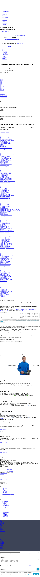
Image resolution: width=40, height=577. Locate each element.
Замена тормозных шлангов (5, 218)
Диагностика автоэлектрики (5, 246)
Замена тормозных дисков (5, 142)
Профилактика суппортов (5, 275)
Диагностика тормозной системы (6, 215)
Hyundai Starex (5, 510)
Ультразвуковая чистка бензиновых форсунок (8, 136)
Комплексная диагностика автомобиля (7, 248)
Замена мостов (3, 260)
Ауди (1, 538)
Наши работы (4, 20)
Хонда (1, 550)
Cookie (22, 310)
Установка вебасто (3, 163)
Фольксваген (2, 531)
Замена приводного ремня (5, 194)
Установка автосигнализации (5, 173)
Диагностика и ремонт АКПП (5, 236)
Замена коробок (3, 280)
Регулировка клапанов (4, 199)
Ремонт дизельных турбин (5, 151)
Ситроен (1, 524)
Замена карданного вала (4, 232)
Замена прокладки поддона (5, 198)
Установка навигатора (4, 171)
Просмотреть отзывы (4, 344)
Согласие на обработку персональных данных (24, 519)
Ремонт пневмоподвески (4, 262)
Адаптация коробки (3, 227)
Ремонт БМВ (2, 94)
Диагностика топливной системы (6, 244)
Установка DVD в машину (5, 176)
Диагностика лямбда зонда (5, 239)
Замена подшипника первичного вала (7, 202)
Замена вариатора (3, 281)
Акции (3, 21)
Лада (1, 540)
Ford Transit (4, 509)
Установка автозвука (4, 175)
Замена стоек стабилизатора (5, 261)
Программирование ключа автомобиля (7, 168)
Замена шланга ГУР (3, 212)
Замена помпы (3, 203)
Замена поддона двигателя (5, 196)
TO (3, 489)
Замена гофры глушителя (4, 253)
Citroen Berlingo (5, 501)
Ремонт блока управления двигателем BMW (16, 61)
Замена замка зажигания (4, 221)
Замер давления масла (4, 157)
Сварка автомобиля (3, 286)
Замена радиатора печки (4, 256)
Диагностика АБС (3, 290)
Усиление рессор (3, 269)
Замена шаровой (3, 146)
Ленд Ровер (2, 532)
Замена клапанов (3, 205)
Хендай (1, 545)
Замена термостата (3, 257)
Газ (1, 530)
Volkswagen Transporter (6, 507)
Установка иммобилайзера (5, 167)
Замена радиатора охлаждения (5, 186)
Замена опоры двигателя (4, 149)
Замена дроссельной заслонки (5, 192)
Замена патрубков (3, 191)
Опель (1, 546)
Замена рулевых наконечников (5, 211)
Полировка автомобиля (4, 177)
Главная (2, 61)
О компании (4, 23)
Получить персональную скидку (8, 494)
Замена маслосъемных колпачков (6, 148)
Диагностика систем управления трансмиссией (8, 249)
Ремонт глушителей (3, 141)
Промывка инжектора (4, 208)
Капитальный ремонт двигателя (6, 287)
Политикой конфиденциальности (21, 309)
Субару (1, 535)
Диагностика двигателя (4, 132)
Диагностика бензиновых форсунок (6, 237)
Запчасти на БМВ (3, 96)
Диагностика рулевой (4, 242)
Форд (1, 539)
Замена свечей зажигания (4, 153)
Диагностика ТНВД (4, 188)
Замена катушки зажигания (5, 222)
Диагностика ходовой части (5, 156)
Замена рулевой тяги (4, 214)
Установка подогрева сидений (5, 172)
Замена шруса (2, 145)
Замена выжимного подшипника (6, 230)
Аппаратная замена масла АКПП (6, 276)
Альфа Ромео (2, 537)
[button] (1, 418)
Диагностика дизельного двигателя (6, 185)
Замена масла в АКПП (4, 235)
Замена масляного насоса (4, 190)
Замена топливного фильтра (5, 272)
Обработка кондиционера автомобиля (7, 255)
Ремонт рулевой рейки (4, 152)
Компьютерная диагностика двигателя (7, 140)
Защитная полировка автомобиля (6, 178)
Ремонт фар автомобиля (4, 226)
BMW (6, 61)
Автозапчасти (4, 14)
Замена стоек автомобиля (4, 268)
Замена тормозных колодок (5, 135)
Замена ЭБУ (2, 229)
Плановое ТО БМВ (3, 95)
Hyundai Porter (5, 504)
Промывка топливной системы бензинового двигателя (10, 210)
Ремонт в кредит (5, 17)
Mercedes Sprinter (5, 512)
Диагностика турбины (4, 245)
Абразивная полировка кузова (5, 288)
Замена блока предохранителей (6, 228)
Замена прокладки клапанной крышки (7, 195)
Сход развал (2, 296)
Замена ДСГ (2, 282)
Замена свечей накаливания (5, 294)
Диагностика (4, 12)
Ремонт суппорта (3, 219)
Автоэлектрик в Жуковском (5, 284)
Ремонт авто (4, 9)
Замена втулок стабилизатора (5, 264)
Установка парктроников (4, 165)
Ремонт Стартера (3, 225)
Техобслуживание (5, 11)
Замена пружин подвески (4, 159)
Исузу (1, 527)
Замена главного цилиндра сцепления (7, 231)
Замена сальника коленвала (5, 147)
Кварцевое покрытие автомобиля (6, 179)
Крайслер (2, 523)
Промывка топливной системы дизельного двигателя (9, 209)
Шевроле (2, 522)
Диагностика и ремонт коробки (6, 279)
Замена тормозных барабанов (5, 143)
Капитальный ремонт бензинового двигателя (8, 137)
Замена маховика (3, 193)
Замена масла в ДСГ (4, 277)
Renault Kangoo (5, 516)
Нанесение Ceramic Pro (4, 180)
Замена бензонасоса (3, 189)
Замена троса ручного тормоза (5, 217)
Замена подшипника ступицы (5, 160)
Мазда (1, 541)
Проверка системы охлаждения (6, 285)
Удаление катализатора (4, 252)
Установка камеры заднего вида (6, 170)
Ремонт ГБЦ (2, 144)
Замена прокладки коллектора (5, 197)
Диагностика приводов (4, 240)
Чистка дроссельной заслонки (5, 274)
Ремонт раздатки (3, 234)
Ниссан (1, 544)
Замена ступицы (3, 263)
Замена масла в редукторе (5, 278)
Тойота (1, 548)
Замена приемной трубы (4, 251)
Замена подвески (3, 270)
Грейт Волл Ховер (3, 520)
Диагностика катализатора (5, 241)
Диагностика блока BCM (4, 238)
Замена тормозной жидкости (5, 220)
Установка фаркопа (3, 271)
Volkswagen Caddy (5, 505)
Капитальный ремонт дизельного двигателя (8, 138)
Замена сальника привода (5, 265)
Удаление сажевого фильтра (5, 292)
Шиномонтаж (4, 15)
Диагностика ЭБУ (3, 289)
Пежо (1, 547)
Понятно (36, 574)
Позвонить (8, 46)
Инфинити (2, 526)
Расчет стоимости (10, 471)
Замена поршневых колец (5, 206)
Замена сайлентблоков (4, 161)
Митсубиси (2, 543)
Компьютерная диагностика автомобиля (7, 154)
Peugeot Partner (5, 515)
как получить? (3, 429)
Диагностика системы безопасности (6, 243)
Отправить (2, 557)
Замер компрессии (3, 201)
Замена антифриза (3, 254)
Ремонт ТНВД (2, 207)
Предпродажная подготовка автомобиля (7, 181)
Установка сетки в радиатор (5, 273)
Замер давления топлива (4, 247)
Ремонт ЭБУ (2, 224)
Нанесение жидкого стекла (5, 182)
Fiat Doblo (4, 503)
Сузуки (1, 536)
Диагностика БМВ (3, 97)
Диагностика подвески (4, 259)
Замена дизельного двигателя (5, 184)
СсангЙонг (2, 534)
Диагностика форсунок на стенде (6, 158)
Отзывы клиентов (3, 477)
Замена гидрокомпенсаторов (5, 187)
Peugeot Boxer (4, 514)
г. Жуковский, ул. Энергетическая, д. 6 (12, 39)
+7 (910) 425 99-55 (4, 31)
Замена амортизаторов (4, 162)
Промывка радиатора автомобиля (6, 258)
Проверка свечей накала (4, 293)
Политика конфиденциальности (10, 519)
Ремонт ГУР (2, 213)
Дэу (1, 525)
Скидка (3, 18)
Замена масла (2, 134)
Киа (1, 528)
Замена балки (2, 267)
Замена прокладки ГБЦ (4, 204)
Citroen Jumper (5, 502)
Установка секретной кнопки (5, 169)
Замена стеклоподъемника (5, 223)
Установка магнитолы (4, 174)
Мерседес (2, 542)
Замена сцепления (3, 155)
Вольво (1, 529)
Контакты (4, 24)
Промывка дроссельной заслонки (6, 291)
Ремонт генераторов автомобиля (6, 139)
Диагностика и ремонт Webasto (6, 164)
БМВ (1, 521)
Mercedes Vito (4, 513)
